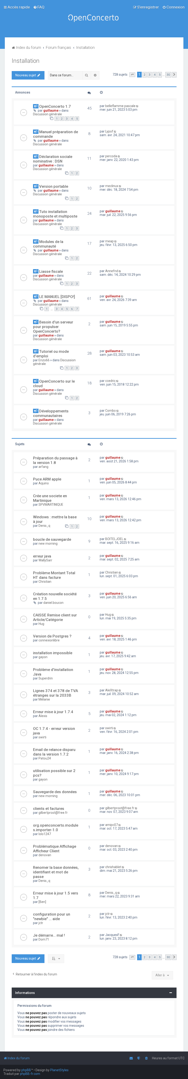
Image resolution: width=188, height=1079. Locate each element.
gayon (43, 657)
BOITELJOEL (114, 539)
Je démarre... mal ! (49, 935)
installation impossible (52, 653)
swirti (42, 737)
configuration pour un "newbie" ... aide (51, 916)
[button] (132, 74)
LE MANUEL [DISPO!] (57, 296)
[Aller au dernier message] (137, 106)
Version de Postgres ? (52, 636)
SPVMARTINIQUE (51, 504)
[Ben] (42, 902)
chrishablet (113, 867)
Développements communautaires (51, 413)
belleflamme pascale (120, 106)
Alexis (43, 716)
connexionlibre (49, 640)
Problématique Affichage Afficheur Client (54, 848)
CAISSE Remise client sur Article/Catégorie (55, 617)
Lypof (109, 131)
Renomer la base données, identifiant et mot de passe (56, 872)
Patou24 (45, 758)
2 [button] (144, 74)
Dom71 (44, 939)
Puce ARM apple (47, 479)
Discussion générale (47, 114)
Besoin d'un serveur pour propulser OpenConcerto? (53, 327)
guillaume (50, 110)
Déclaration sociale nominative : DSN (52, 158)
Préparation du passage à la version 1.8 (55, 460)
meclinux (111, 186)
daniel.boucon (53, 602)
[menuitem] (38, 7)
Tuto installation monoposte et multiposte (55, 213)
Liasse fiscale (51, 271)
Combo (110, 410)
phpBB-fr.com (30, 1074)
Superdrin (46, 678)
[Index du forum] (94, 18)
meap (109, 241)
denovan (45, 855)
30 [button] (168, 74)
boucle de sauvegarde (52, 539)
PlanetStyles (59, 1070)
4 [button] (154, 74)
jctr (41, 923)
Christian (45, 581)
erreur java (42, 556)
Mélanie (44, 699)
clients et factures (48, 808)
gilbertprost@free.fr (53, 812)
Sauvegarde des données (55, 791)
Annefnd (111, 271)
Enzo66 (44, 360)
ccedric (110, 381)
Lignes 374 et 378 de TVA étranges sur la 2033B (55, 693)
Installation (25, 61)
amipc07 (111, 825)
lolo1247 (45, 834)
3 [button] (149, 74)
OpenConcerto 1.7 (55, 106)
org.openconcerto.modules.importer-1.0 (55, 827)
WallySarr (45, 560)
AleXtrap (111, 690)
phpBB (26, 1070)
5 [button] (159, 74)
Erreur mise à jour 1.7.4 (53, 711)
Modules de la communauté (48, 243)
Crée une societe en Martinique (50, 498)
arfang (43, 467)
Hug (41, 624)
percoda (111, 156)
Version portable (53, 186)
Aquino (44, 483)
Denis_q (44, 525)
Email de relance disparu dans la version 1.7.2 (54, 751)
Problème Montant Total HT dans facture (54, 575)
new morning (48, 543)
